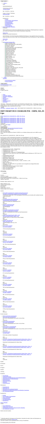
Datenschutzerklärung (7, 380)
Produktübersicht (6, 387)
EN (6, 40)
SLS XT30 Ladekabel (7, 249)
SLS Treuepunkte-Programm (8, 391)
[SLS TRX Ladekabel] (7, 284)
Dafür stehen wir (6, 388)
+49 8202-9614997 (6, 9)
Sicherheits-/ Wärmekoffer (8, 96)
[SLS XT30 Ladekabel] (7, 248)
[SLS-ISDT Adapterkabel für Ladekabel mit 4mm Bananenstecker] (15, 192)
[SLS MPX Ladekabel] (7, 298)
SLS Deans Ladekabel (7, 256)
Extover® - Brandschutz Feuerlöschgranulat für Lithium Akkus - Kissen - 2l (17, 347)
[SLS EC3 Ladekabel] (7, 277)
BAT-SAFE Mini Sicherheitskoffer (9, 317)
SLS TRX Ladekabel (7, 285)
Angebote (4, 99)
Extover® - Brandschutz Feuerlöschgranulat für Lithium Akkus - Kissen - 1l (17, 340)
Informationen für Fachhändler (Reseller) (10, 389)
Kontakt (6, 19)
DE (3, 40)
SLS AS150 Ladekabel (7, 226)
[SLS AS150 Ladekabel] (7, 225)
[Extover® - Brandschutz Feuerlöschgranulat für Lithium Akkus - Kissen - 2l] (17, 346)
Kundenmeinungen (8, 22)
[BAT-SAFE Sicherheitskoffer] (9, 321)
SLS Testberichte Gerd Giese (8, 408)
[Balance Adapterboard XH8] (8, 204)
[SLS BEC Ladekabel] (7, 291)
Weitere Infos (5, 32)
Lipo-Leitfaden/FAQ (6, 405)
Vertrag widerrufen (8, 25)
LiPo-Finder (5, 101)
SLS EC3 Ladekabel (6, 278)
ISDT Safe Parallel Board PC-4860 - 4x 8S (11, 216)
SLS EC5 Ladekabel (6, 271)
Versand (8, 124)
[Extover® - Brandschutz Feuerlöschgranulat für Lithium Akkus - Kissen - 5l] (17, 353)
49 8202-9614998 (6, 14)
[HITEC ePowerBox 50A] (8, 220)
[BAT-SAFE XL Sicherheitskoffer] (9, 326)
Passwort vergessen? (9, 81)
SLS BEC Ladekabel (7, 292)
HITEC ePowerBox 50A (7, 221)
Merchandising (5, 98)
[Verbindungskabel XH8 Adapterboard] (10, 199)
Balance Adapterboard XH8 (8, 205)
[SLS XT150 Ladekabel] (7, 234)
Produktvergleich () (6, 100)
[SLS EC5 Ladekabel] (7, 269)
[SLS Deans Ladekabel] (7, 255)
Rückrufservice (8, 24)
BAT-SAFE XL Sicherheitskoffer (9, 327)
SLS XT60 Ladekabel (7, 306)
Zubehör (4, 97)
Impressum (5, 381)
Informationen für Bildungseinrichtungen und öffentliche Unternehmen (16, 390)
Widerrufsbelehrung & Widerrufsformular (10, 378)
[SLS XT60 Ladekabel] (7, 305)
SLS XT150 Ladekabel (7, 235)
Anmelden (5, 78)
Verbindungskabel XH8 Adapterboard (10, 200)
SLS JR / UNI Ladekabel (7, 242)
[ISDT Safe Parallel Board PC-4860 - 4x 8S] (11, 215)
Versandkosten (5, 375)
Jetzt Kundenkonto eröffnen (10, 80)
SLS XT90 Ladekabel (7, 263)
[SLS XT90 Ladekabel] (7, 262)
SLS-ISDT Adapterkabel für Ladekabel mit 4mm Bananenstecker (15, 193)
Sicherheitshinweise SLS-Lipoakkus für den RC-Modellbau (14, 407)
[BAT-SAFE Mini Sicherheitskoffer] (10, 316)
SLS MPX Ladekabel (7, 299)
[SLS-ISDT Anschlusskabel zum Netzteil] (11, 209)
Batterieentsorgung (6, 379)
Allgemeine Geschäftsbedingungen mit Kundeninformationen (14, 377)
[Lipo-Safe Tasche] (6, 331)
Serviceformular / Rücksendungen (11, 20)
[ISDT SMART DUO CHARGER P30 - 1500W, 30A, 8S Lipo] (12, 116)
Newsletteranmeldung (9, 23)
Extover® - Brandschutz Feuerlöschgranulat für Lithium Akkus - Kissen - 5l (17, 354)
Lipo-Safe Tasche (6, 332)
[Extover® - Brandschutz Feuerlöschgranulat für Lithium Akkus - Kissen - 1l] (17, 339)
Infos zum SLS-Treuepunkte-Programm (15, 128)
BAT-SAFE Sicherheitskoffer (8, 322)
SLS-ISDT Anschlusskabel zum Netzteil (10, 210)
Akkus (4, 94)
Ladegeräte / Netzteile (7, 95)
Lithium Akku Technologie (8, 406)
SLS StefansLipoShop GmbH (6, 84)
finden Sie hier (14, 419)
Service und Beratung (9, 21)
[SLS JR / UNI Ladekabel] (8, 241)
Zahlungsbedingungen (7, 376)
